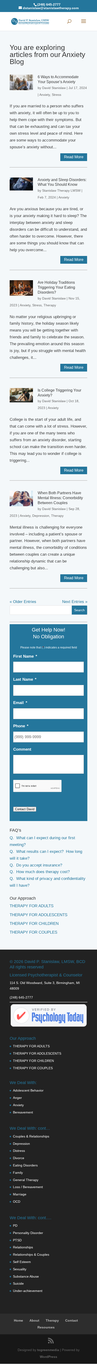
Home (18, 1320)
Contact (71, 1320)
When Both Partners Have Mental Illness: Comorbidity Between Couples (60, 498)
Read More (73, 157)
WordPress (48, 1357)
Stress (56, 95)
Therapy (50, 305)
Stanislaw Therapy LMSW (61, 190)
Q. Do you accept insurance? (36, 865)
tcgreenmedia (48, 1350)
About (34, 1320)
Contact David (24, 809)
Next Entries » (74, 601)
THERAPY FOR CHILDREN (34, 923)
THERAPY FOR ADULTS (31, 906)
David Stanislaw (54, 88)
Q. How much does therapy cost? (40, 872)
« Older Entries (23, 601)
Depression (40, 516)
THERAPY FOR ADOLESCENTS (38, 915)
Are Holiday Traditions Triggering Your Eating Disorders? (56, 287)
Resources (46, 1327)
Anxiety (44, 95)
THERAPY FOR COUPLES (33, 932)
